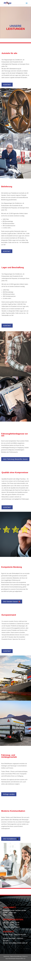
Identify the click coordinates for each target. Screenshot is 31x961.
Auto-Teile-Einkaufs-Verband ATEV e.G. (16, 958)
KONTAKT (7, 85)
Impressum (6, 956)
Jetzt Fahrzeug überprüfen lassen (15, 459)
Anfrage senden (9, 794)
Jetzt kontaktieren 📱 (11, 839)
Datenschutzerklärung (15, 956)
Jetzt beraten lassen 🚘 (11, 601)
